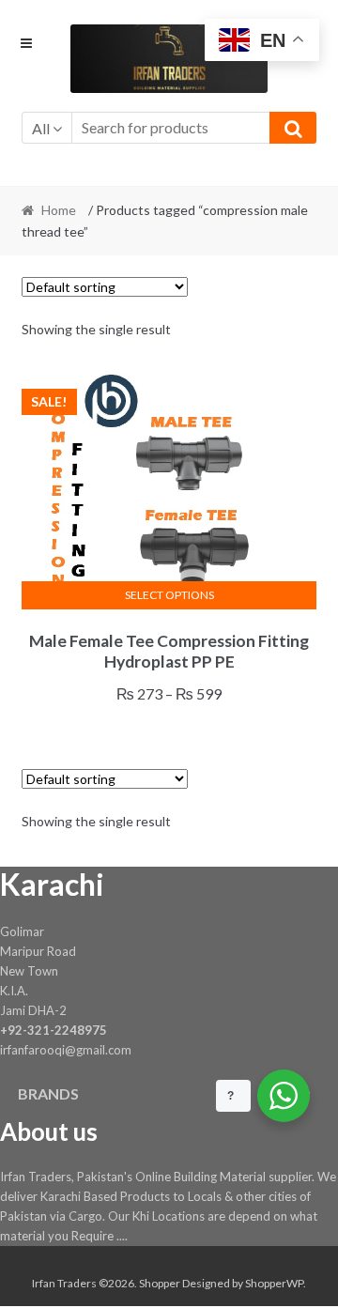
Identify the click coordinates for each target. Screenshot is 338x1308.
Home (58, 210)
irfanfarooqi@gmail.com (65, 1049)
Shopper (159, 1283)
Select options (169, 595)
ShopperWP (274, 1283)
